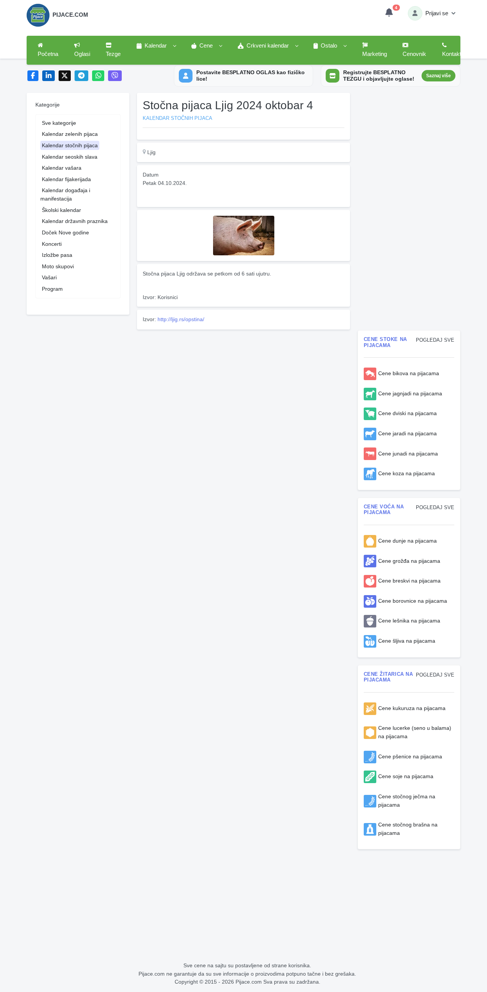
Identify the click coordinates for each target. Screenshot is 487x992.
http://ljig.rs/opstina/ (181, 319)
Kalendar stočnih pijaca (70, 145)
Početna (48, 54)
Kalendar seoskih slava (69, 157)
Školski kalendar (61, 210)
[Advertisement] (243, 386)
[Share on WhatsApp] (98, 75)
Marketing (374, 54)
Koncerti (52, 244)
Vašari (49, 277)
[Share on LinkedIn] (48, 75)
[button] (156, 46)
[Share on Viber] (115, 75)
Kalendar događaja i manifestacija (65, 194)
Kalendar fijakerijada (66, 179)
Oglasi (82, 54)
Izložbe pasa (57, 255)
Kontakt (451, 54)
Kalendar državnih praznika (75, 221)
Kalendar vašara (61, 168)
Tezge (113, 54)
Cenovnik (414, 54)
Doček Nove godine (65, 232)
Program (52, 289)
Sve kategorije (59, 123)
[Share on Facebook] (32, 75)
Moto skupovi (58, 266)
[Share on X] (65, 75)
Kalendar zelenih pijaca (70, 134)
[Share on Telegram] (81, 75)
